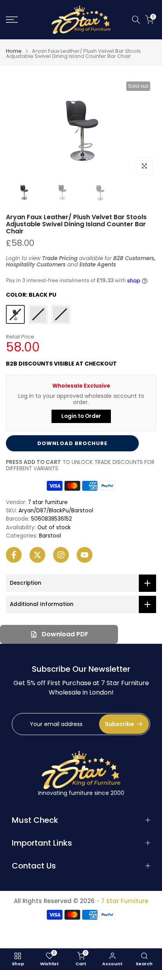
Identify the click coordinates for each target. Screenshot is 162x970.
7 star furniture (48, 502)
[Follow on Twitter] (37, 555)
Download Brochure (72, 443)
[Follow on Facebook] (14, 555)
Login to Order (81, 416)
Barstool (50, 536)
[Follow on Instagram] (61, 555)
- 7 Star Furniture (122, 901)
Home (14, 51)
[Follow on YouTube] (84, 555)
